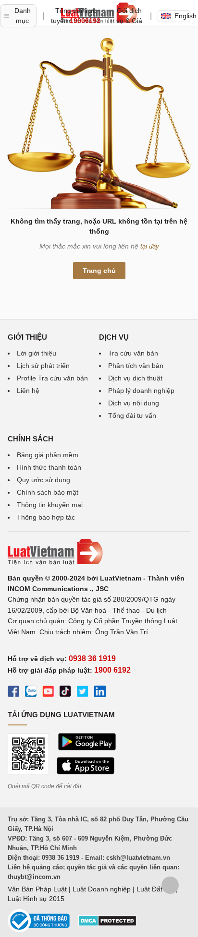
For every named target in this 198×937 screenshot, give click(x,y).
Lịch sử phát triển (43, 365)
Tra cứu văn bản (133, 353)
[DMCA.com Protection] (107, 924)
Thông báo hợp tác (46, 517)
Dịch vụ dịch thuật (135, 378)
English (182, 16)
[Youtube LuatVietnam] (48, 693)
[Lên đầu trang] (170, 885)
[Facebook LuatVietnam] (13, 693)
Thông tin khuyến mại (50, 505)
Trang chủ (99, 270)
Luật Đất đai (154, 889)
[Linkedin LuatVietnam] (100, 693)
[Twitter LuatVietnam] (82, 693)
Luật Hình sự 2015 (36, 898)
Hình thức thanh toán (49, 467)
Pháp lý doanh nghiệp (141, 390)
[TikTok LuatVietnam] (65, 693)
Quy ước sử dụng (43, 480)
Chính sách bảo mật (47, 492)
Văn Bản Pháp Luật (37, 889)
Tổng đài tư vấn (132, 415)
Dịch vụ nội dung (133, 403)
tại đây (149, 246)
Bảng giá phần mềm (47, 455)
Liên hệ (28, 390)
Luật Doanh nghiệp (102, 889)
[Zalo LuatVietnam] (31, 693)
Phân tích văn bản (135, 365)
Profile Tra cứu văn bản (52, 378)
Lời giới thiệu (36, 353)
